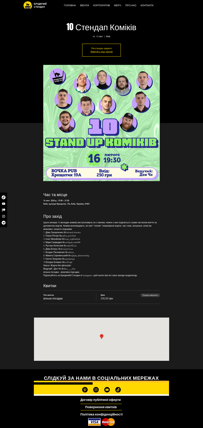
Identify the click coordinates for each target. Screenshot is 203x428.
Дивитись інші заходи (101, 51)
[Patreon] (4, 210)
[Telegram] (4, 223)
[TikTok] (4, 197)
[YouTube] (4, 204)
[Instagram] (4, 216)
